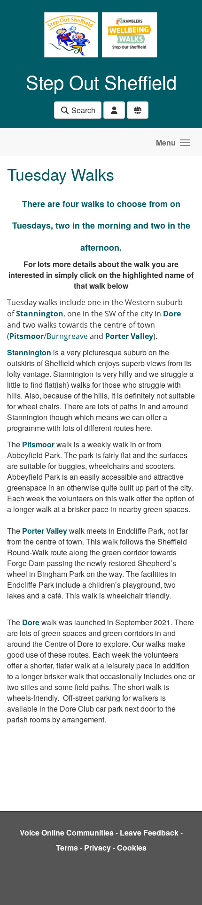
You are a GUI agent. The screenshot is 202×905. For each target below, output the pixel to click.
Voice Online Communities (67, 832)
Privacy (97, 847)
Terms (67, 847)
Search (82, 110)
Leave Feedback (149, 832)
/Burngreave (48, 336)
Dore (30, 622)
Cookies (132, 847)
